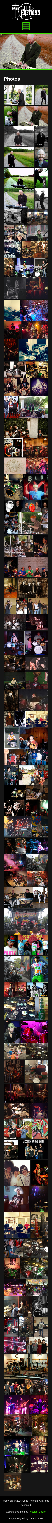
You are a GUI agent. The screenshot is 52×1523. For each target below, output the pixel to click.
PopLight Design (37, 1511)
